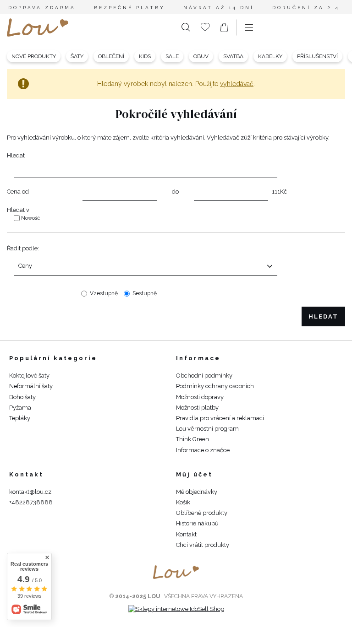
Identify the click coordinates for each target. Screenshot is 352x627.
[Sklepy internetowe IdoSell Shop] (176, 608)
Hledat (16, 155)
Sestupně (144, 293)
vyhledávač (236, 83)
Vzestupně (104, 293)
